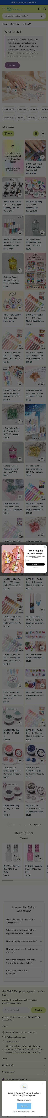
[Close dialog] (45, 547)
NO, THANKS (35, 567)
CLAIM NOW (35, 564)
